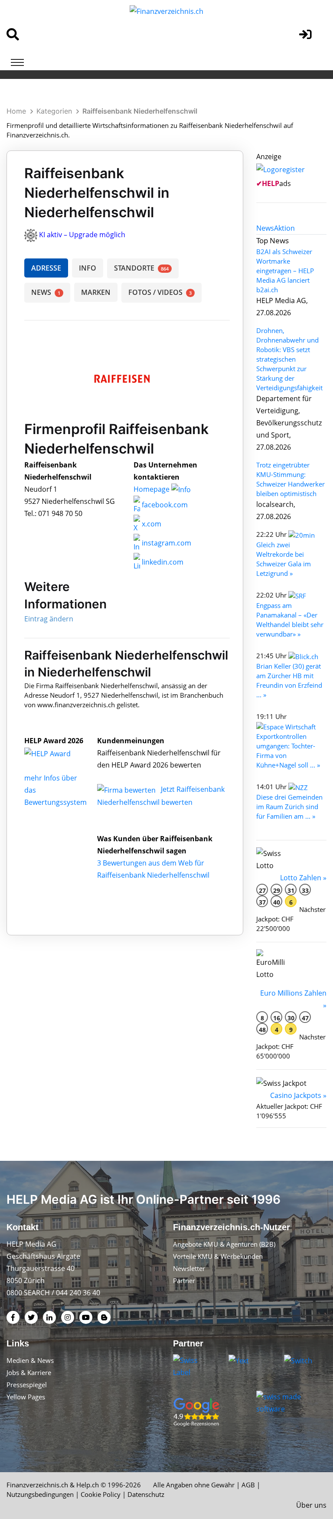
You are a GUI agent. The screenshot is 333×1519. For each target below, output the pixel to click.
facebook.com (164, 505)
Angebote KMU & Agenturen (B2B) (224, 1244)
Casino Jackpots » (298, 1095)
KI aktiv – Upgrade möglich (82, 234)
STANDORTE (141, 268)
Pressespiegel (27, 1384)
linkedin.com (161, 562)
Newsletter (189, 1268)
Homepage (152, 489)
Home (16, 111)
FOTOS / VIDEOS (160, 292)
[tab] (265, 228)
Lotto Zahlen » (303, 877)
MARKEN (96, 292)
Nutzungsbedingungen (40, 1494)
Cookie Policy (101, 1494)
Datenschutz (145, 1494)
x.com (150, 524)
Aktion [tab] (284, 228)
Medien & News (30, 1360)
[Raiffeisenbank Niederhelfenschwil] (56, 753)
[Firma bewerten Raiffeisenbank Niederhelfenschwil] (127, 789)
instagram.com (165, 543)
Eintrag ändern (48, 619)
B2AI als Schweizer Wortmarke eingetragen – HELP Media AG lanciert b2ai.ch (285, 270)
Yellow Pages (26, 1396)
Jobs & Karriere (29, 1372)
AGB (248, 1484)
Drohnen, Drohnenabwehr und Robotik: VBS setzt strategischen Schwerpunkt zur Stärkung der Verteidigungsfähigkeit (289, 359)
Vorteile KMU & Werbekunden (218, 1256)
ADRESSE (46, 268)
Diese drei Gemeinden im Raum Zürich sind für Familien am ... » (289, 806)
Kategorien (54, 111)
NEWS (45, 292)
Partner (184, 1280)
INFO (87, 268)
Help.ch (87, 1484)
